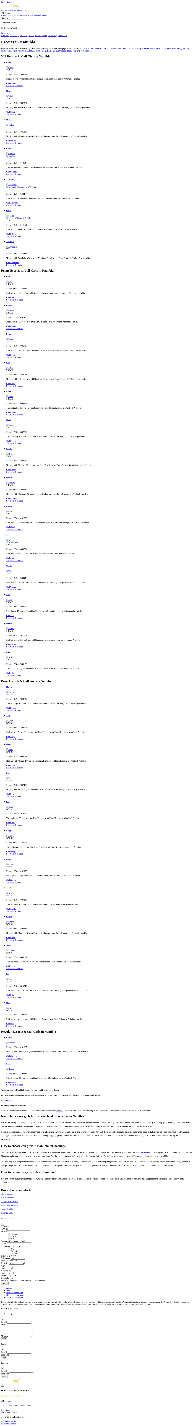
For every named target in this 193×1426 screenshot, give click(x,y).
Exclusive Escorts (8, 1424)
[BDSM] (17, 1239)
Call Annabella (12, 262)
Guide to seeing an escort (16, 1295)
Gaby (8, 802)
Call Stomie (11, 966)
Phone (3, 1325)
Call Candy (11, 83)
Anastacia (10, 180)
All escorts (6, 13)
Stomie (8, 945)
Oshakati (23, 35)
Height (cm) (6, 1270)
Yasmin (9, 566)
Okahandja (14, 35)
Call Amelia (11, 909)
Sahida (8, 211)
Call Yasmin (11, 587)
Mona (8, 744)
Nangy (8, 831)
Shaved (4, 1275)
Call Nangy (11, 851)
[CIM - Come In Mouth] (17, 1241)
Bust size (5, 1263)
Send (4, 1339)
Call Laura (10, 355)
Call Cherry (11, 937)
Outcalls (13, 1281)
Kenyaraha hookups (9, 1205)
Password (5, 1355)
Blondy (9, 449)
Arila (8, 652)
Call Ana (10, 558)
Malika (9, 623)
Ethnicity (5, 1261)
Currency (5, 1227)
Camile (9, 305)
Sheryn (9, 687)
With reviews (40, 1281)
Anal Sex (90, 48)
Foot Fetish (5, 51)
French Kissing (17, 51)
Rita (7, 974)
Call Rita (10, 995)
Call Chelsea (11, 1056)
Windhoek (5, 33)
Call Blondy (11, 470)
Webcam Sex (86, 51)
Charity (9, 506)
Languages (5, 1256)
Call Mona (10, 765)
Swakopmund (41, 35)
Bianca (9, 1064)
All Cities (5, 35)
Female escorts (16, 15)
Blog (8, 1290)
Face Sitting (177, 48)
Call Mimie (11, 112)
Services (4, 1241)
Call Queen (11, 880)
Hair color (5, 1278)
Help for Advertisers (14, 1293)
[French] (15, 1256)
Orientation (5, 1258)
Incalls (4, 1281)
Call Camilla (11, 172)
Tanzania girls (7, 1209)
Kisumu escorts (7, 1198)
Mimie (8, 91)
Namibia (59, 1111)
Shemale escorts (40, 15)
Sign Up (10, 2)
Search (4, 1283)
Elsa (8, 773)
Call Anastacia (12, 203)
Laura (8, 334)
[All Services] (17, 1234)
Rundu (31, 35)
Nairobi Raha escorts (9, 1201)
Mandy (9, 420)
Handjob (28, 51)
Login (4, 2)
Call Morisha (11, 498)
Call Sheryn (11, 708)
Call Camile (11, 326)
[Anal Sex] (17, 1237)
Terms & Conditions (14, 1297)
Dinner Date (166, 48)
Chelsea (9, 1038)
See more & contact (14, 86)
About (9, 1288)
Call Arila (10, 673)
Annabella (10, 242)
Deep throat (155, 48)
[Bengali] (15, 1251)
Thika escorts (6, 1194)
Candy (8, 62)
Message (4, 1336)
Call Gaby (10, 823)
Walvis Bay (52, 35)
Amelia (9, 888)
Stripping (62, 51)
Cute (8, 277)
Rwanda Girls (7, 1213)
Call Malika (11, 644)
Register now (6, 1100)
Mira (8, 1003)
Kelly (8, 363)
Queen (8, 859)
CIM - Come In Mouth (111, 48)
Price (3, 1232)
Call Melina (11, 141)
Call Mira (10, 1024)
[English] (15, 1253)
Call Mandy (11, 441)
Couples (145, 48)
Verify (4, 1377)
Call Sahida (11, 234)
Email (3, 1322)
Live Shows (52, 51)
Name (3, 1244)
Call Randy (11, 412)
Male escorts (28, 15)
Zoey (8, 716)
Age (3, 1266)
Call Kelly (10, 383)
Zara (8, 595)
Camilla (9, 148)
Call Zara (10, 615)
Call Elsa (10, 794)
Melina (9, 120)
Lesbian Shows (39, 51)
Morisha (9, 478)
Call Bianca (11, 1082)
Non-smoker (26, 1281)
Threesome (71, 51)
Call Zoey (10, 736)
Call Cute (10, 297)
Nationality (5, 1246)
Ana (7, 535)
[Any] (15, 1249)
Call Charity (11, 527)
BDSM (98, 48)
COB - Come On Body (131, 48)
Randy (8, 391)
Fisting (186, 48)
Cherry (9, 917)
